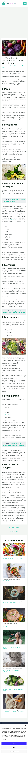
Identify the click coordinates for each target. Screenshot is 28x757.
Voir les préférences (14, 751)
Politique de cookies (13, 755)
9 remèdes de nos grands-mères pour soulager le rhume (12, 710)
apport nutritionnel (10, 219)
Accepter (14, 743)
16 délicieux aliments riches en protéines (10, 623)
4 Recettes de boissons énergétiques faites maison (11, 645)
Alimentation (5, 65)
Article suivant (14, 531)
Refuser (14, 747)
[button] (26, 725)
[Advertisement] (14, 22)
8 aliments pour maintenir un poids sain (10, 556)
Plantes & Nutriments (15, 65)
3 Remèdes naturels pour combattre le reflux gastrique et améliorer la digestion (12, 668)
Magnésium (8, 414)
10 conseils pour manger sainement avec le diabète (11, 579)
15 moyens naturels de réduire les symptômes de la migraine (13, 601)
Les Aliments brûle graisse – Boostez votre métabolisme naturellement (12, 687)
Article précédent (14, 527)
